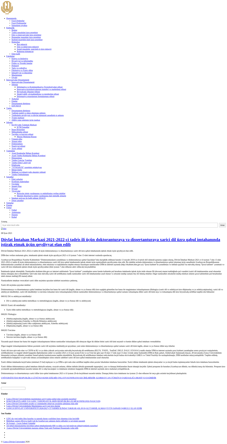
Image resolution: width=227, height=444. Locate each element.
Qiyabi (14, 77)
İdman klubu (17, 170)
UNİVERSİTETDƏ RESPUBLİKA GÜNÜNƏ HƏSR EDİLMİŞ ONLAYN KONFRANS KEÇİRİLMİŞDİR (48, 378)
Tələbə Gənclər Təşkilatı (22, 160)
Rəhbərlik (10, 28)
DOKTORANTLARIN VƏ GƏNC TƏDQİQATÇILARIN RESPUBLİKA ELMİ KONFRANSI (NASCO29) (53, 401)
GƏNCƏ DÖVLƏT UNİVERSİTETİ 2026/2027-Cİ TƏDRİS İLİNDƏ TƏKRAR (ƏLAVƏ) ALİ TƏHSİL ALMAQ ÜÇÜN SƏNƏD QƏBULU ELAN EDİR (74, 408)
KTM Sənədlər (23, 127)
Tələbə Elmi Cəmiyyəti (21, 163)
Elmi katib (16, 54)
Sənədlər (10, 177)
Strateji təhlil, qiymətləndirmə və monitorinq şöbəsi (38, 94)
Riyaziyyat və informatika (22, 61)
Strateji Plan (17, 186)
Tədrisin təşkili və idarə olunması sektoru (28, 113)
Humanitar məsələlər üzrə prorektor (26, 37)
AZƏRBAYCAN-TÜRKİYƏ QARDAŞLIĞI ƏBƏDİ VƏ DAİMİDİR (126, 378)
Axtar (222, 225)
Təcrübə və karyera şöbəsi (22, 134)
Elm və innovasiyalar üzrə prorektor (26, 35)
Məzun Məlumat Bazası (27, 137)
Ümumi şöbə (17, 139)
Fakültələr (10, 56)
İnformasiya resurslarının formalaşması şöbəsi (35, 96)
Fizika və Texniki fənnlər (22, 63)
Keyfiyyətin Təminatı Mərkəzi (24, 125)
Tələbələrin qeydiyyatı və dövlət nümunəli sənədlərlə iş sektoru (38, 115)
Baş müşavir (22, 44)
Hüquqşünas (17, 158)
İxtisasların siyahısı (19, 25)
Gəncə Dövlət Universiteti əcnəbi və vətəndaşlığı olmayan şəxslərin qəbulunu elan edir (42, 403)
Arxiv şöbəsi (17, 148)
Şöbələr (15, 84)
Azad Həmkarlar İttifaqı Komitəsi (25, 153)
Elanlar (14, 101)
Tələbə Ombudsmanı (20, 174)
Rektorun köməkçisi (25, 51)
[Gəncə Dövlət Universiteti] (7, 14)
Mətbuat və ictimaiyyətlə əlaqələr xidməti (29, 172)
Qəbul (8, 207)
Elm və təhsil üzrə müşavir (28, 47)
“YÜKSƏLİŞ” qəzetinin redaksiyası (27, 167)
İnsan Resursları (18, 129)
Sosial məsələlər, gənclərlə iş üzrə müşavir (34, 49)
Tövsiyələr (16, 191)
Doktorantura (17, 144)
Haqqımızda (11, 18)
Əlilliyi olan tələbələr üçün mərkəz (26, 120)
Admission (16, 212)
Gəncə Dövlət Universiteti (14, 442)
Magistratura (17, 75)
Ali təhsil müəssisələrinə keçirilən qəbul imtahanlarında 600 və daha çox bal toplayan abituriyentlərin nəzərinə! (52, 426)
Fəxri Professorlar (19, 23)
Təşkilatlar (10, 151)
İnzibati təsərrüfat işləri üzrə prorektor (27, 40)
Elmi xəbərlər (17, 179)
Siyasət (14, 189)
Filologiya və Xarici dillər (22, 70)
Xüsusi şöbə (17, 141)
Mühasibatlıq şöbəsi (20, 132)
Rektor (14, 30)
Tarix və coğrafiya (19, 68)
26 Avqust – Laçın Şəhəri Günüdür (20, 423)
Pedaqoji (15, 66)
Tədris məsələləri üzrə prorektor (25, 32)
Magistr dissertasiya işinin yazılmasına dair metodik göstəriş (41, 196)
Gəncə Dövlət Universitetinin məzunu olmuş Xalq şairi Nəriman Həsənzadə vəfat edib (42, 428)
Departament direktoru (21, 103)
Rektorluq (16, 42)
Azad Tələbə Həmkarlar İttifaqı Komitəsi (28, 155)
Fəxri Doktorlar (18, 21)
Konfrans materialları (20, 181)
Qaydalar (15, 184)
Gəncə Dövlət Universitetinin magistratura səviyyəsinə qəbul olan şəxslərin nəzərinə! (41, 399)
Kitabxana (16, 165)
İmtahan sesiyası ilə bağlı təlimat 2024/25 (29, 198)
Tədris (9, 108)
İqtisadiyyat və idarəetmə (22, 73)
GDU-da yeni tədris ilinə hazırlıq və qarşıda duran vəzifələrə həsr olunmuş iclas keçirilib (42, 418)
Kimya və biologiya (20, 58)
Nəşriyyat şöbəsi (18, 146)
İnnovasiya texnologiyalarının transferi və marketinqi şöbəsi (41, 89)
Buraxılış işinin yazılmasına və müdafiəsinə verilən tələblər (41, 193)
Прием (15, 215)
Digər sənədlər (18, 200)
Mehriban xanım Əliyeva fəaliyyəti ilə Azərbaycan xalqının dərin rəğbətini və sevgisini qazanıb (45, 421)
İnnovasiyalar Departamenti (17, 80)
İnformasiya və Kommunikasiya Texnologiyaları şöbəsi (40, 87)
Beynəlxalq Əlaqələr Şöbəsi (28, 92)
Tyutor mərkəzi (18, 118)
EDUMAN (16, 106)
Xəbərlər (15, 99)
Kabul (14, 217)
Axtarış (4, 221)
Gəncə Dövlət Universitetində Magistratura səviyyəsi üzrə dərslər (33, 406)
